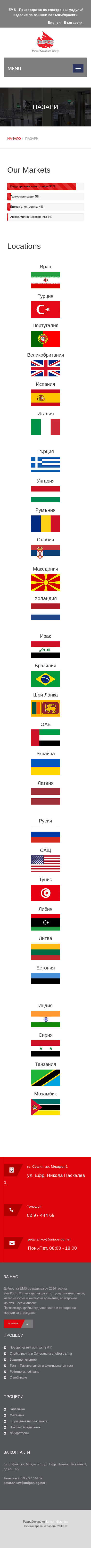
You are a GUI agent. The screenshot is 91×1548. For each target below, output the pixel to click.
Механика (17, 1415)
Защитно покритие (23, 1359)
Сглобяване (18, 1377)
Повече (13, 1323)
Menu (14, 68)
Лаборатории (19, 1433)
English (54, 22)
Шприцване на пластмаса (28, 1421)
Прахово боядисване (25, 1427)
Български (73, 22)
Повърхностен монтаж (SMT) (31, 1347)
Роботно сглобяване (24, 1371)
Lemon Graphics (57, 1521)
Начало (14, 138)
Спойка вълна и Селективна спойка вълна (41, 1353)
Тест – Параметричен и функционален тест (41, 1365)
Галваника (17, 1409)
